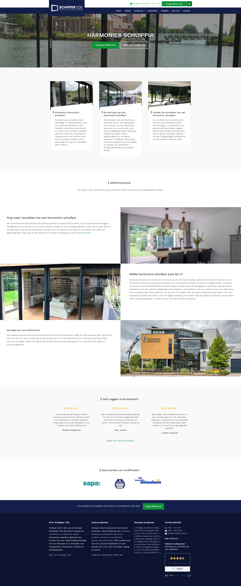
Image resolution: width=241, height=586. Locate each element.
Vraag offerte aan (153, 506)
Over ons (175, 11)
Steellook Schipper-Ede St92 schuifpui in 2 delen (148, 539)
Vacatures (136, 3)
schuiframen (107, 540)
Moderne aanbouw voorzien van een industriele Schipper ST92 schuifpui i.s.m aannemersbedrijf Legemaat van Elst (148, 536)
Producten (138, 11)
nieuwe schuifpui (83, 233)
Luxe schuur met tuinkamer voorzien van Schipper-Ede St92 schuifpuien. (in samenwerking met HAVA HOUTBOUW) (148, 544)
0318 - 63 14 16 (174, 528)
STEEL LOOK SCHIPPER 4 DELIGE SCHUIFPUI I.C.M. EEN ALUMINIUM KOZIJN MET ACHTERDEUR (148, 553)
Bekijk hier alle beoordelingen (120, 441)
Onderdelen (152, 11)
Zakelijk (164, 11)
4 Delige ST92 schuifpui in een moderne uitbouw (148, 541)
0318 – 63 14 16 (152, 3)
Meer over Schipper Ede (60, 555)
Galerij (128, 11)
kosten (105, 547)
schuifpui (125, 531)
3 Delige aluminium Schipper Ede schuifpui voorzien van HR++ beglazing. (148, 528)
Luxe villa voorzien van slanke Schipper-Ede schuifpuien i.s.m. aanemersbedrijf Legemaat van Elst (148, 533)
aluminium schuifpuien (102, 534)
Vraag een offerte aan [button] (105, 45)
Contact (186, 11)
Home (118, 11)
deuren (95, 540)
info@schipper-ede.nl (177, 533)
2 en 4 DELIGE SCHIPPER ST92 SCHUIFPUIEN (148, 550)
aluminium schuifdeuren (111, 537)
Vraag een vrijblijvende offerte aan (107, 555)
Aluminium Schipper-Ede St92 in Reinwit (148, 530)
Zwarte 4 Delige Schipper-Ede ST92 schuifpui (148, 547)
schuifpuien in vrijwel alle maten (64, 534)
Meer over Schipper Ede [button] (135, 45)
